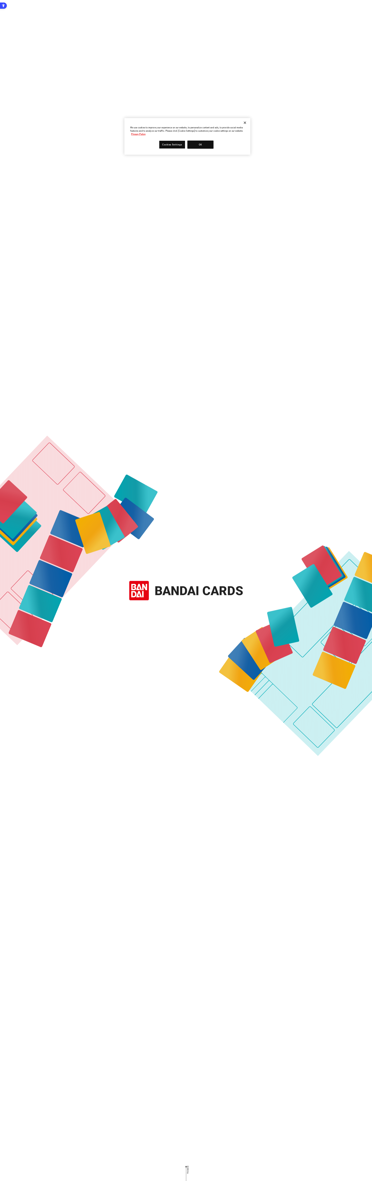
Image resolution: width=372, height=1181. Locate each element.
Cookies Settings (172, 144)
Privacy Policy (138, 134)
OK (200, 144)
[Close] (245, 122)
